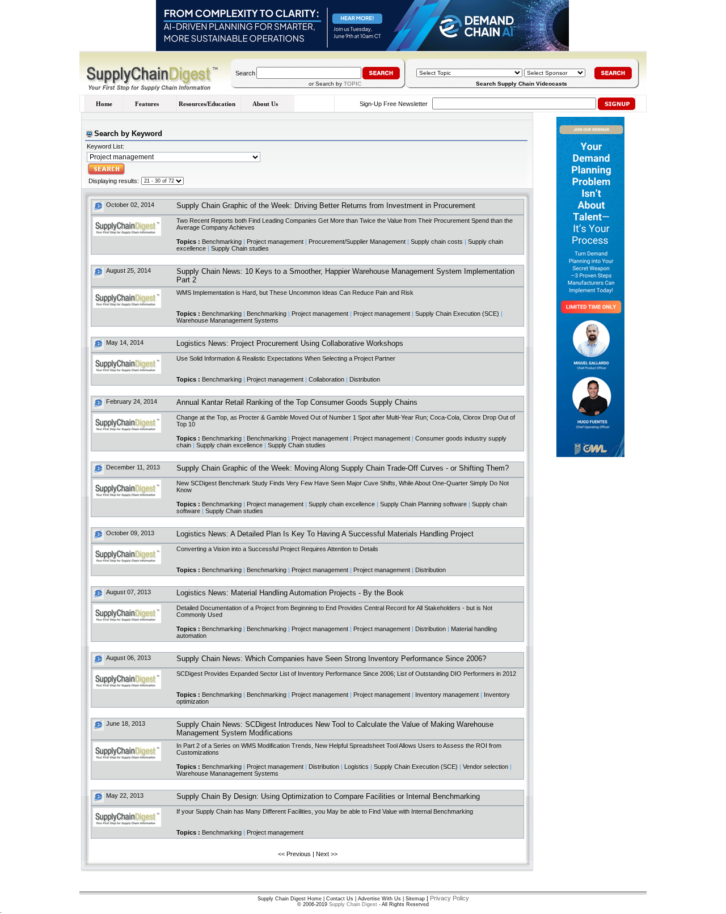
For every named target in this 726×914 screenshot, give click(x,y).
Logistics (356, 766)
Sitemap (415, 899)
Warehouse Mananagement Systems (227, 320)
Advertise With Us (379, 899)
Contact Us (339, 899)
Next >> (326, 853)
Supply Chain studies (240, 248)
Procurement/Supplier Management (357, 241)
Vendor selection (485, 766)
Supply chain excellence (229, 445)
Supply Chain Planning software (423, 504)
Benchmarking (222, 241)
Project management (275, 241)
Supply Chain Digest (353, 904)
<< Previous (294, 853)
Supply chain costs (437, 241)
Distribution (364, 379)
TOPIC (352, 84)
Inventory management (447, 694)
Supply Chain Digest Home (290, 899)
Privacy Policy (449, 898)
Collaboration (326, 379)
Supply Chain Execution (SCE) (457, 313)
